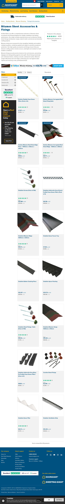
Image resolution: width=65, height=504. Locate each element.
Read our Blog (51, 455)
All (15, 77)
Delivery (17, 458)
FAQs (16, 454)
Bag (52, 5)
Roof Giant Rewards (6, 456)
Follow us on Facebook (47, 455)
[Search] (41, 5)
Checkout (60, 5)
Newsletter (3, 458)
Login (62, 1)
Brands (3, 75)
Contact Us (56, 1)
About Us (3, 454)
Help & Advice (18, 456)
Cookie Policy (18, 468)
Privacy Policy (18, 464)
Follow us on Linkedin (61, 455)
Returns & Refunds (19, 462)
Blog (2, 460)
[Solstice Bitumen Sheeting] (32, 66)
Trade (11, 1)
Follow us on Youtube (54, 455)
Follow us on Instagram (58, 455)
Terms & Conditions (20, 466)
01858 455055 (33, 454)
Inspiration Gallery (19, 460)
